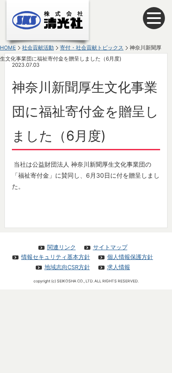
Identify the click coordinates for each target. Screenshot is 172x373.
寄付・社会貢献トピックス (91, 48)
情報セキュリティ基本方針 (55, 257)
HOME (8, 48)
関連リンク (61, 247)
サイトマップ (110, 247)
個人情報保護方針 (130, 257)
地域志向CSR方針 (67, 267)
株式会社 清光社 (48, 23)
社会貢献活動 (38, 48)
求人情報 (118, 267)
